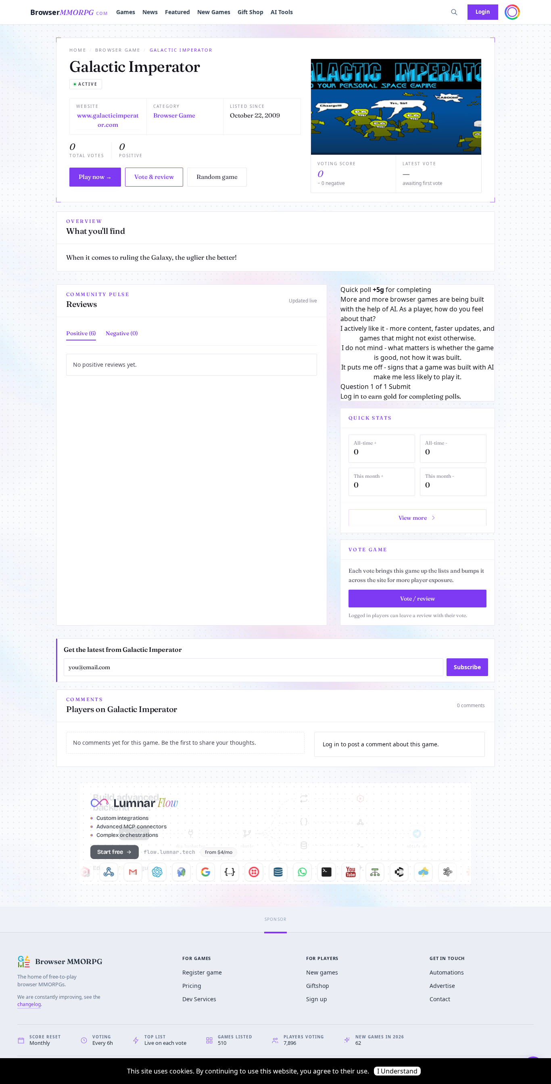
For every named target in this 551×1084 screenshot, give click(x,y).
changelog (29, 1004)
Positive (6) (81, 333)
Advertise (442, 985)
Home (77, 50)
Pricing (191, 985)
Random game (217, 177)
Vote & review (154, 177)
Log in (349, 396)
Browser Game (117, 50)
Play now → (95, 177)
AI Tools (282, 12)
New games (322, 972)
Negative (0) (122, 333)
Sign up (316, 999)
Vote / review (417, 598)
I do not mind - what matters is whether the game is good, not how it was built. (418, 352)
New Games (213, 12)
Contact (440, 999)
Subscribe (467, 667)
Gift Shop (250, 12)
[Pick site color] (512, 12)
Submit (400, 386)
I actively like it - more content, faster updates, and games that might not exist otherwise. (417, 333)
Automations (447, 972)
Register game (202, 972)
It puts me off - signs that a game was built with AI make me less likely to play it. (417, 372)
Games (125, 12)
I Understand (397, 1071)
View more (413, 517)
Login (483, 11)
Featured (177, 12)
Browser (69, 12)
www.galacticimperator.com (108, 119)
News (150, 12)
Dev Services (199, 999)
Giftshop (317, 985)
